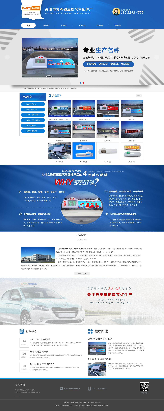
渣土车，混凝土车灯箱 (33, 120)
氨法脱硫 (85, 408)
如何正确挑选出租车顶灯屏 (100, 339)
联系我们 (118, 25)
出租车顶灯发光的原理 (40, 339)
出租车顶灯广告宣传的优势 (42, 364)
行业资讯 (100, 25)
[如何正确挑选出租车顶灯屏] (97, 354)
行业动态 (31, 331)
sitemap (63, 405)
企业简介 (46, 25)
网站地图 (58, 405)
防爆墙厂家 (79, 408)
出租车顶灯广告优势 (39, 352)
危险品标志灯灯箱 (31, 131)
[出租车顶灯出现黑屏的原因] (97, 375)
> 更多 (139, 95)
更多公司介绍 (82, 273)
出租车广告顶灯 (31, 104)
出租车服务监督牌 (31, 109)
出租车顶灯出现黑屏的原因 (100, 359)
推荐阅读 (101, 331)
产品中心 (64, 25)
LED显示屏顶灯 (31, 125)
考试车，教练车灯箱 (32, 115)
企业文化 (82, 25)
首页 (28, 25)
